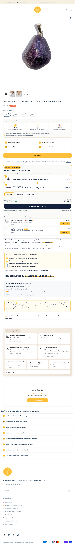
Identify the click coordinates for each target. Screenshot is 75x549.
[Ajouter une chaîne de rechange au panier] (37, 231)
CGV (4, 527)
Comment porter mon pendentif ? (16, 427)
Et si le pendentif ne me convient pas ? (17, 455)
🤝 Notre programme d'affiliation (12, 505)
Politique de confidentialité (10, 521)
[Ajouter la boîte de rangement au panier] (37, 222)
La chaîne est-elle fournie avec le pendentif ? (19, 416)
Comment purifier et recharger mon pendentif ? (20, 444)
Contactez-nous (7, 515)
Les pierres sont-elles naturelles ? (16, 433)
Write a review (37, 400)
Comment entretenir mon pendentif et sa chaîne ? (21, 438)
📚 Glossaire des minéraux (10, 508)
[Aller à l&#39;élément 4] (26, 94)
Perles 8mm (19, 194)
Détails (68, 162)
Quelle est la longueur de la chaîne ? (17, 421)
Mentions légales (8, 524)
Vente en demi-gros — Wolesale (12, 511)
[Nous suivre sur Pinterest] (13, 535)
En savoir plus (10, 372)
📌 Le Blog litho (7, 502)
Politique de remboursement (11, 518)
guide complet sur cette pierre (38, 270)
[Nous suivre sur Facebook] (4, 535)
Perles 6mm (9, 194)
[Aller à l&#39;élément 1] (6, 94)
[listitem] (54, 352)
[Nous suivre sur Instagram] (9, 535)
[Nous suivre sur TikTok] (18, 535)
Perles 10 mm (30, 194)
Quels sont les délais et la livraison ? (17, 450)
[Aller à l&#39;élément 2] (12, 94)
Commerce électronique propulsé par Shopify (22, 542)
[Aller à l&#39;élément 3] (19, 94)
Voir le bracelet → (66, 210)
